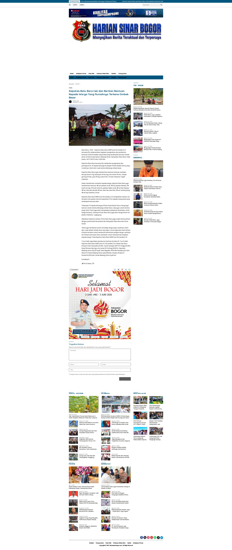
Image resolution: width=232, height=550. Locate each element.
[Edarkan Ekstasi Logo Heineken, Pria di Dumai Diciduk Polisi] (148, 168)
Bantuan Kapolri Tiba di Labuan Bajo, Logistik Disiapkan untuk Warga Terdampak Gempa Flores (152, 132)
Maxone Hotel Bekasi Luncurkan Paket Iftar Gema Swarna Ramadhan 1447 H (88, 423)
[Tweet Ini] (118, 269)
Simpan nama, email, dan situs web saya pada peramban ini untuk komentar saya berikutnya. (97, 374)
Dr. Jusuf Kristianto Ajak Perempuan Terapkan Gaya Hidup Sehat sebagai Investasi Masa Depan (121, 527)
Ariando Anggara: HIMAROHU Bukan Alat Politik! (88, 527)
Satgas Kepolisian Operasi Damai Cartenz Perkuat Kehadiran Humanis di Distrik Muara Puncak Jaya (146, 109)
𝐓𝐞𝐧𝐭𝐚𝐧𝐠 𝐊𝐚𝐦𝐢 (122, 73)
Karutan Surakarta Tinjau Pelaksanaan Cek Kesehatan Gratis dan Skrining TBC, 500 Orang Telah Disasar (120, 518)
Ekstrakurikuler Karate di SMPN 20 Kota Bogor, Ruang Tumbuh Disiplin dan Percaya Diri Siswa (115, 417)
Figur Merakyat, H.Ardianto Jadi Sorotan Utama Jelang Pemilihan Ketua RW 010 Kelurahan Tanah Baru (88, 494)
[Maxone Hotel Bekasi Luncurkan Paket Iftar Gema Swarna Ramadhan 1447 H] (73, 423)
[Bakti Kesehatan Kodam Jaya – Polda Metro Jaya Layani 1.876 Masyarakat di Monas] (105, 511)
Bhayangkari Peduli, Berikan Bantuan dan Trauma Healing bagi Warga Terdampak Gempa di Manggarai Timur (153, 148)
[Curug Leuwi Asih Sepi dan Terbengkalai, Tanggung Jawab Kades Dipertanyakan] (73, 457)
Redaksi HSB (76, 101)
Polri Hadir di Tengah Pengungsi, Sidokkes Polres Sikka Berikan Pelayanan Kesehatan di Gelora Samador (121, 494)
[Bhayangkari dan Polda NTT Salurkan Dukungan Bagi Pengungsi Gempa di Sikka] (138, 140)
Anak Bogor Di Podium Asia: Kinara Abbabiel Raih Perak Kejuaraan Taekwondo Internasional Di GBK (120, 423)
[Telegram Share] (125, 269)
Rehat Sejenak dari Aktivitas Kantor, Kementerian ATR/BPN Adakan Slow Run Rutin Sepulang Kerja (121, 456)
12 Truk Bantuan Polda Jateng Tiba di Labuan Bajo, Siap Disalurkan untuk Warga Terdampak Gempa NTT (153, 123)
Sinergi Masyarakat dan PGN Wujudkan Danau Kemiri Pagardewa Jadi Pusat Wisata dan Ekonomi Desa (88, 431)
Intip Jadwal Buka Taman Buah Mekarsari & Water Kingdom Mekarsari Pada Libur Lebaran (83, 417)
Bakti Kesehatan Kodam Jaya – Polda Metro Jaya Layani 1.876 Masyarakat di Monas (121, 510)
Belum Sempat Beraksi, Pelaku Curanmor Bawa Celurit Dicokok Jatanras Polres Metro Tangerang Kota (153, 204)
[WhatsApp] (155, 537)
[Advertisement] (116, 58)
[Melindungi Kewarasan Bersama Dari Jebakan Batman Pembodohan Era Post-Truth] (73, 511)
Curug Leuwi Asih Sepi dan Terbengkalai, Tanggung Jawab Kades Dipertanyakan (88, 456)
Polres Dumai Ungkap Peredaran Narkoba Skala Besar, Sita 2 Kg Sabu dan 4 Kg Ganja (153, 196)
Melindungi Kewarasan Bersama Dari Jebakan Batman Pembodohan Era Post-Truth (87, 510)
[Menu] (70, 4)
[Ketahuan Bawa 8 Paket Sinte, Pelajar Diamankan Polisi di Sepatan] (138, 188)
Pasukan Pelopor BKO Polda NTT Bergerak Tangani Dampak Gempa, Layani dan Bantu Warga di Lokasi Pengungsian (140, 407)
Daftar (75, 4)
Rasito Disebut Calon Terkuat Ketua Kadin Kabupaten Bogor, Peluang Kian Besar (81, 487)
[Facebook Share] (115, 269)
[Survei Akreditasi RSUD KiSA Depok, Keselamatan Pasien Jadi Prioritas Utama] (105, 502)
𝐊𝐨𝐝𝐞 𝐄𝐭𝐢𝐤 (91, 73)
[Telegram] (161, 537)
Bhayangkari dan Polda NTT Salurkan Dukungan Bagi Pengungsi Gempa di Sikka (152, 140)
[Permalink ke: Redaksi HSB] (70, 101)
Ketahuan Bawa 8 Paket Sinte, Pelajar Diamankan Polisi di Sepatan (153, 187)
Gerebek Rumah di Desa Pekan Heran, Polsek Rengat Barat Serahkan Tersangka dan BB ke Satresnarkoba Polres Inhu (153, 212)
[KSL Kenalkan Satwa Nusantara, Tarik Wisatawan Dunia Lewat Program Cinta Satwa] (73, 448)
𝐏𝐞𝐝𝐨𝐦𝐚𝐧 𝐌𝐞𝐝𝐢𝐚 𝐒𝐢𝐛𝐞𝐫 (103, 73)
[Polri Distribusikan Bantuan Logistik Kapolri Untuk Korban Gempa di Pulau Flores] (156, 400)
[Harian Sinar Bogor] (116, 31)
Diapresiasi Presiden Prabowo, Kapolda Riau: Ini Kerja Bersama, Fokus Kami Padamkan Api (158, 1)
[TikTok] (158, 537)
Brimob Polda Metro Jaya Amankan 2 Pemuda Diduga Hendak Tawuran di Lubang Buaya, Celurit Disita (152, 220)
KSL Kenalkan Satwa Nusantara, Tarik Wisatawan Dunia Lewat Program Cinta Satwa (88, 448)
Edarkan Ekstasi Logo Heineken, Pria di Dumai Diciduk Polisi (147, 181)
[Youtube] (151, 537)
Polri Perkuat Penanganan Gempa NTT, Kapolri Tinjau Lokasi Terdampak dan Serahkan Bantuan (139, 422)
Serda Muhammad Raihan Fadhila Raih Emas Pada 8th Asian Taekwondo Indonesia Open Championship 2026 (120, 431)
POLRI (70, 88)
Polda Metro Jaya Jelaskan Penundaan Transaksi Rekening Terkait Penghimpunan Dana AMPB (153, 115)
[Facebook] (141, 537)
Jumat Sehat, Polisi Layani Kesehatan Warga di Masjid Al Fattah (115, 487)
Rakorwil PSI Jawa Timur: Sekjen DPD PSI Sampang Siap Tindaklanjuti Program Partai (88, 502)
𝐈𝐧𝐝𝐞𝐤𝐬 (72, 73)
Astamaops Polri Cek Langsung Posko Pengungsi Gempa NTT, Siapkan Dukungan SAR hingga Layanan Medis (156, 438)
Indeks (82, 4)
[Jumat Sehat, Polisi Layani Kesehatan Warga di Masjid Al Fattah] (116, 474)
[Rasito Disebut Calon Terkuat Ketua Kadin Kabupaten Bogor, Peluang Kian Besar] (84, 474)
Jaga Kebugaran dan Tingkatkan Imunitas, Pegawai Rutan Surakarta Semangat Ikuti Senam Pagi (121, 440)
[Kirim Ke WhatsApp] (129, 269)
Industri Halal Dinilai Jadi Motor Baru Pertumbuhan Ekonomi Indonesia (101, 1)
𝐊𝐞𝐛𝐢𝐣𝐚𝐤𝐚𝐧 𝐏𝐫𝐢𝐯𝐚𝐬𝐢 (81, 73)
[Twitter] (144, 537)
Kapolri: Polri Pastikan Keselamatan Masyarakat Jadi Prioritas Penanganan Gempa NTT (156, 422)
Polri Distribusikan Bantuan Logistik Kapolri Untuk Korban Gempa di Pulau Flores (156, 407)
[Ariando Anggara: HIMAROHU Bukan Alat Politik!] (73, 527)
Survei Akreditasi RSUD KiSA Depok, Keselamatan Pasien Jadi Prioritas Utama (120, 502)
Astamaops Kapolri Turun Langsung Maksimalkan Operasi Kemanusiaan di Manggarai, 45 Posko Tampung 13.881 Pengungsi (140, 438)
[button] (161, 4)
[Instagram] (148, 537)
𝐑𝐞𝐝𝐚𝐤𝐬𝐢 (114, 73)
